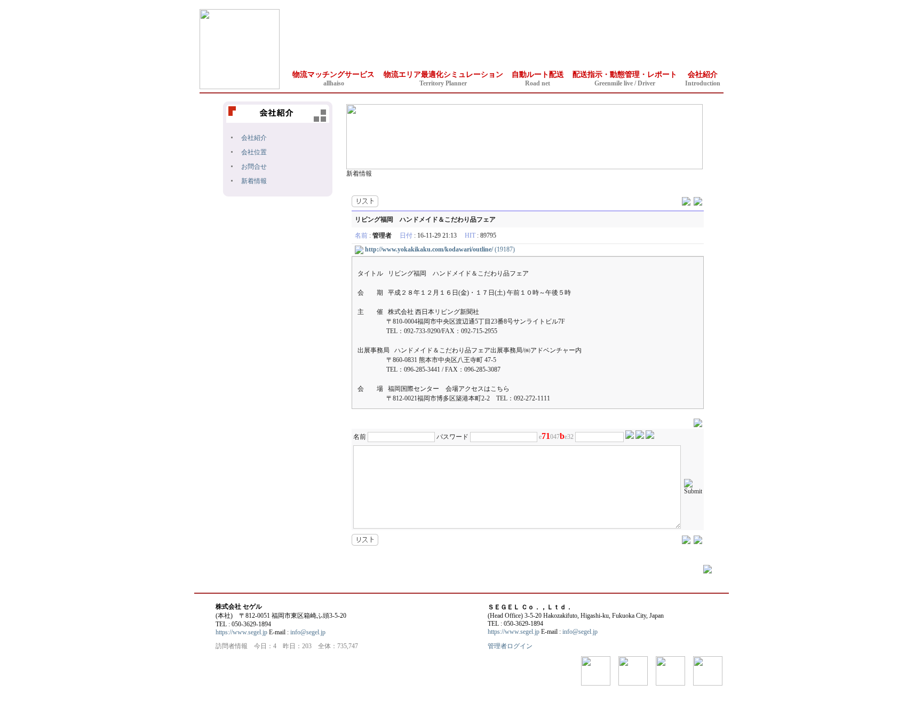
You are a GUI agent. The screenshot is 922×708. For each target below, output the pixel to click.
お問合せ (254, 166)
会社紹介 (254, 137)
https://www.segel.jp (241, 632)
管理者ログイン (510, 646)
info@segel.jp (307, 632)
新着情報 (254, 181)
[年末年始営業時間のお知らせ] (686, 200)
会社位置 (254, 152)
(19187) (440, 249)
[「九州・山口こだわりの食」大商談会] (698, 200)
